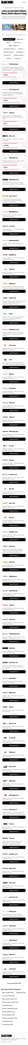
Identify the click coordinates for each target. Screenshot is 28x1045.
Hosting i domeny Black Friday (9, 1018)
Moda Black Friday (20, 992)
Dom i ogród (18, 42)
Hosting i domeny (19, 55)
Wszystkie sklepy (9, 39)
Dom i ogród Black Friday (8, 995)
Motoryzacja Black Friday (8, 1011)
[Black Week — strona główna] (7, 2)
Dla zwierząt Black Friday (8, 1014)
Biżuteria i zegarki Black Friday (9, 1008)
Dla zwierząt (7, 55)
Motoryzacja (20, 52)
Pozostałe (18, 58)
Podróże (9, 58)
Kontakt (24, 2)
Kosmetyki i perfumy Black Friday (10, 1002)
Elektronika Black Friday (8, 992)
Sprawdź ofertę (13, 82)
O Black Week (4, 1042)
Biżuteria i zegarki (9, 52)
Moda (8, 42)
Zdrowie (21, 48)
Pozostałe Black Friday (7, 1024)
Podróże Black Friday (7, 1021)
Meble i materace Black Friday (9, 999)
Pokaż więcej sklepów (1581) (14, 983)
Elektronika (20, 39)
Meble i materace (14, 45)
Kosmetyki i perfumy (10, 48)
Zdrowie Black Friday (7, 1005)
